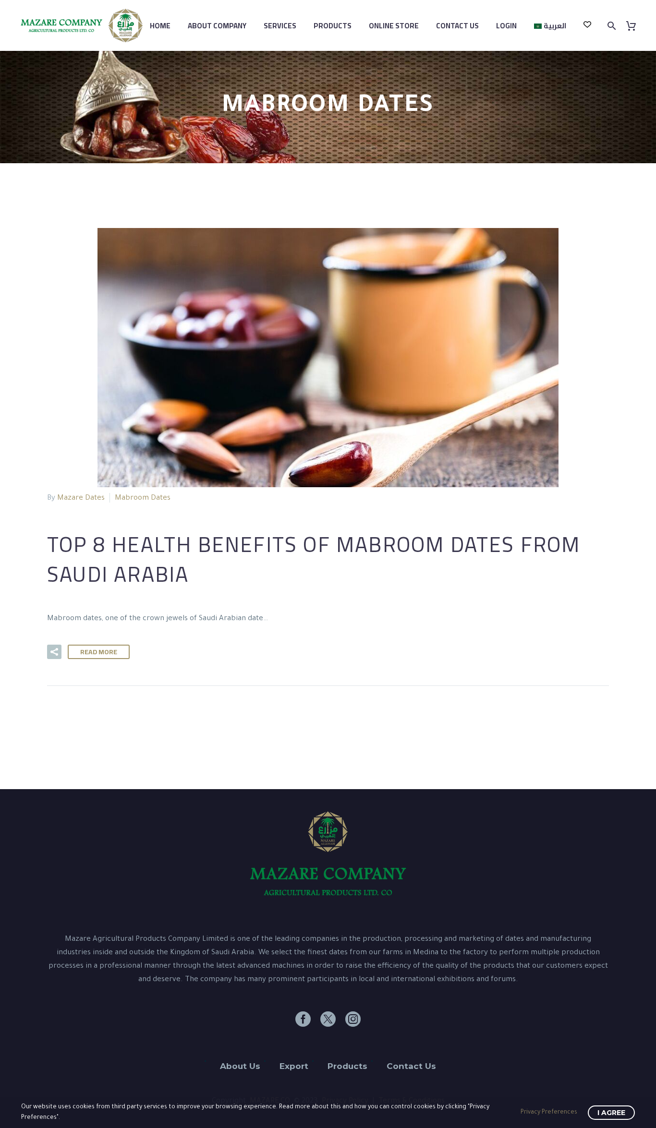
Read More (98, 652)
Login (506, 25)
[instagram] (353, 1019)
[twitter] (328, 1019)
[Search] (610, 25)
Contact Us (457, 25)
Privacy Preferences (549, 1112)
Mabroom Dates (142, 498)
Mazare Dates (81, 498)
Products (333, 25)
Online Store (394, 25)
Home (160, 25)
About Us (240, 1066)
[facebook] (303, 1019)
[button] (54, 652)
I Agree (611, 1112)
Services (280, 25)
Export (293, 1066)
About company (217, 25)
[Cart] (634, 25)
